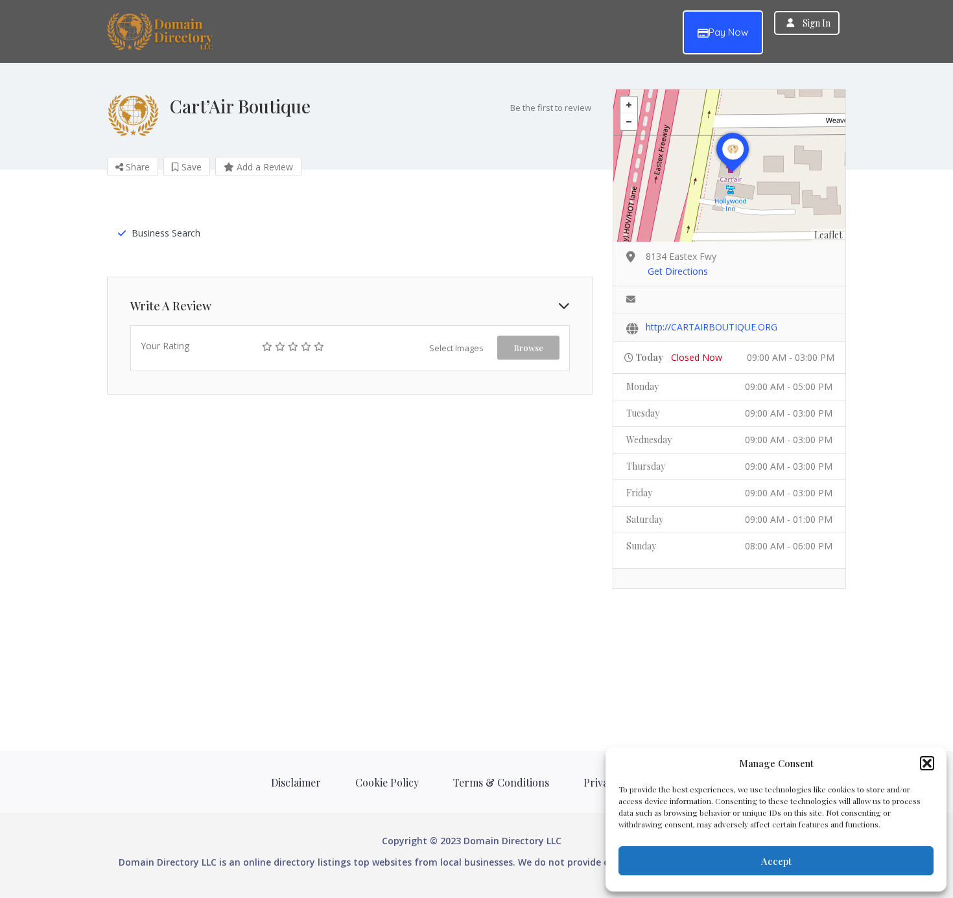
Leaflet (828, 235)
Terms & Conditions (501, 782)
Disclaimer (296, 782)
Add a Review (263, 167)
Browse (528, 347)
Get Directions (678, 271)
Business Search (166, 233)
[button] (927, 763)
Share (136, 167)
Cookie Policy (387, 782)
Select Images (456, 348)
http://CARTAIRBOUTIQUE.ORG (711, 327)
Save (190, 167)
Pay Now (728, 32)
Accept (776, 861)
